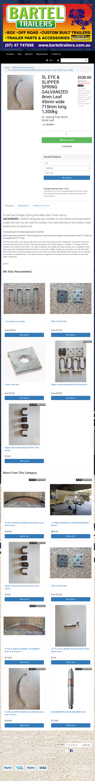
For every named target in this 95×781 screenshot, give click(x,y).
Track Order (7, 747)
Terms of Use (49, 742)
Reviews (36, 206)
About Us (29, 54)
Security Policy (50, 757)
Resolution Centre (10, 752)
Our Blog (27, 747)
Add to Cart (68, 140)
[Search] (85, 60)
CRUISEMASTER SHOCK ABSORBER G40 (68, 712)
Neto (74, 777)
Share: (44, 124)
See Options (24, 335)
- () (50, 60)
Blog (19, 54)
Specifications (23, 206)
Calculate (67, 178)
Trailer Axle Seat (12, 384)
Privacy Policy (49, 747)
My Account (7, 742)
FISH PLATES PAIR (59, 321)
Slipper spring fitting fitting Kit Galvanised (69, 384)
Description (9, 206)
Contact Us (56, 54)
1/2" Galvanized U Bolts (15, 321)
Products (10, 54)
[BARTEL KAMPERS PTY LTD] (47, 25)
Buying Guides (42, 54)
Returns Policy (49, 752)
